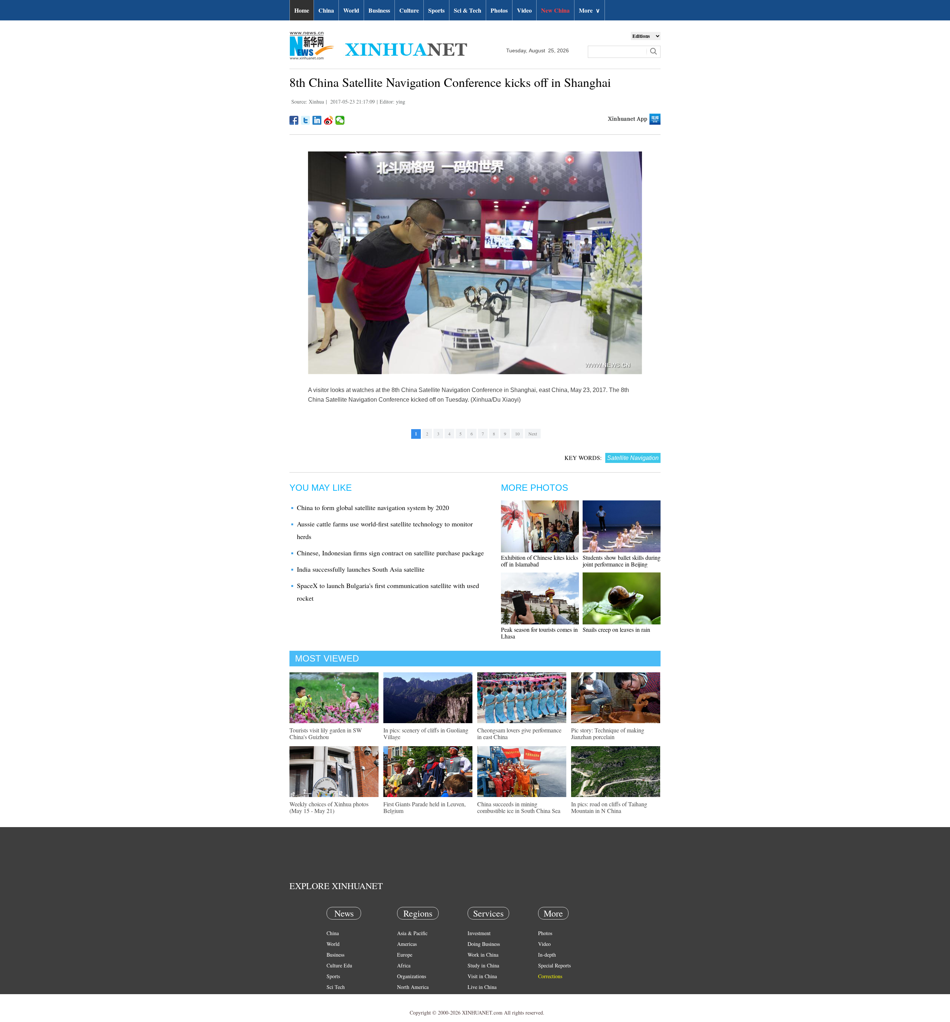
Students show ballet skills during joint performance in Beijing (622, 561)
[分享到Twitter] (305, 120)
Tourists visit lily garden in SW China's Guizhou (325, 733)
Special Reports (554, 965)
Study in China (483, 965)
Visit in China (482, 976)
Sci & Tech (467, 10)
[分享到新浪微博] (328, 120)
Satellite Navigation (633, 458)
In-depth (547, 954)
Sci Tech (336, 986)
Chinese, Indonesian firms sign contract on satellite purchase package (390, 552)
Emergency (479, 997)
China (326, 10)
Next (532, 434)
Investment (479, 933)
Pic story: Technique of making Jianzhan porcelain (607, 733)
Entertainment (341, 1008)
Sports (436, 10)
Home (301, 10)
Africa (403, 965)
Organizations (411, 976)
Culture (409, 10)
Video (524, 10)
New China (555, 10)
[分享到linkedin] (317, 120)
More (589, 10)
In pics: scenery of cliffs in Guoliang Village (425, 733)
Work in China (483, 954)
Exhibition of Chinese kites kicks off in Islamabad (539, 561)
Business (379, 10)
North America (413, 986)
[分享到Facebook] (294, 120)
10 (517, 434)
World (351, 10)
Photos (499, 10)
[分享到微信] (340, 120)
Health (333, 997)
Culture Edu (339, 965)
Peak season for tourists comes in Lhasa (539, 633)
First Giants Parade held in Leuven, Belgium (424, 807)
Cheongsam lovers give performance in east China (519, 733)
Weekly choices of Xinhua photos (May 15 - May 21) (328, 807)
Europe (404, 954)
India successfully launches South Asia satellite (361, 569)
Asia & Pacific (412, 933)
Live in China (482, 986)
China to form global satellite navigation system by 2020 (373, 507)
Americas (407, 943)
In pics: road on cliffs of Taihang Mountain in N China (609, 807)
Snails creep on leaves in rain (616, 629)
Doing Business (484, 943)
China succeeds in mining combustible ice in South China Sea (518, 807)
